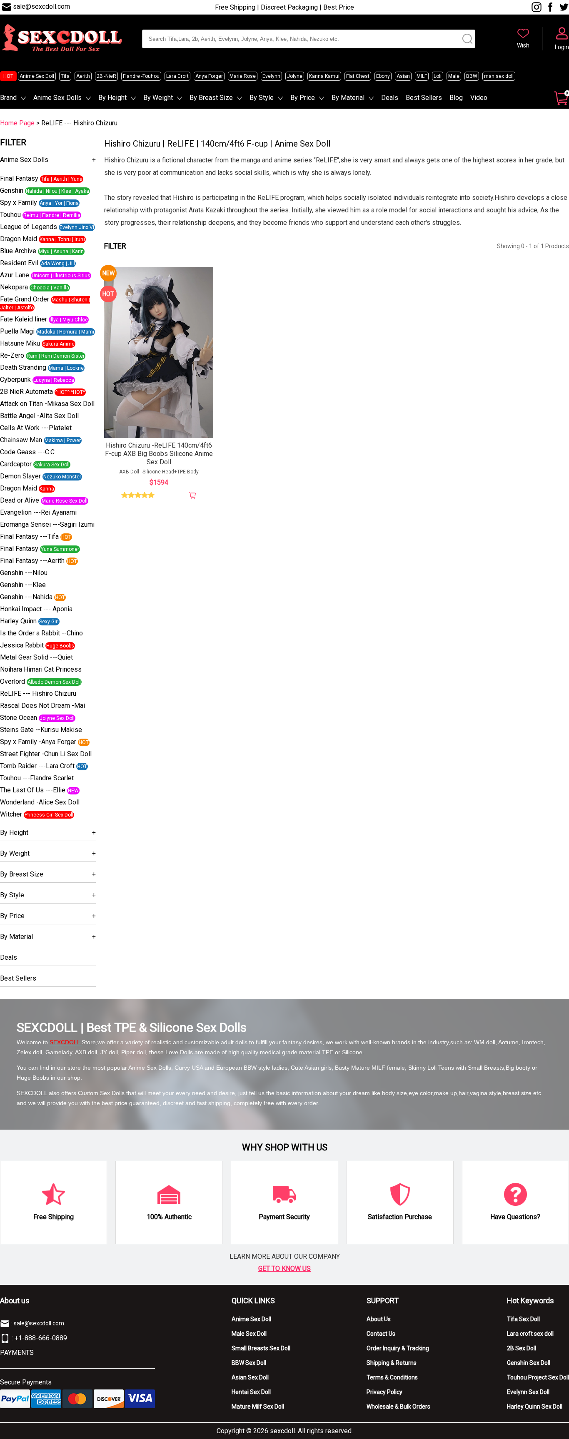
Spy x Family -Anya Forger (38, 742)
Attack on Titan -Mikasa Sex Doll (47, 404)
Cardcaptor (16, 464)
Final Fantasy (19, 178)
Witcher (11, 814)
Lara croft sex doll (530, 1333)
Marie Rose (243, 76)
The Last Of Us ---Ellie (32, 790)
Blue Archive (18, 251)
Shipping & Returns (392, 1362)
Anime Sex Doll (37, 76)
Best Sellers (424, 98)
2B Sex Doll (521, 1348)
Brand (8, 98)
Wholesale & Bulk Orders (398, 1406)
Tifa (65, 76)
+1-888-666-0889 (41, 1338)
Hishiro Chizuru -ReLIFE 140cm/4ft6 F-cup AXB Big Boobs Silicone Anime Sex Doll (159, 453)
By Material (348, 98)
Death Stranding (23, 367)
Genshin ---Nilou (23, 573)
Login (562, 47)
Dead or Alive (19, 500)
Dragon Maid (18, 239)
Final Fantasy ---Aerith (32, 561)
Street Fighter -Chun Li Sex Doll (46, 754)
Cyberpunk (15, 379)
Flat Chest (357, 76)
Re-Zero (12, 355)
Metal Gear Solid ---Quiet (36, 657)
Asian (403, 76)
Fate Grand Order (24, 299)
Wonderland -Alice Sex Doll (40, 802)
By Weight (158, 98)
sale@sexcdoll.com (41, 6)
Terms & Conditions (392, 1377)
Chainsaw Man (21, 440)
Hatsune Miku (20, 343)
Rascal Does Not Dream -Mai (42, 706)
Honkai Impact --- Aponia (36, 609)
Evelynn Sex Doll (528, 1392)
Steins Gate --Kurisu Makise (41, 730)
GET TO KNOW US (284, 1268)
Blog (456, 98)
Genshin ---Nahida (26, 597)
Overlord (12, 681)
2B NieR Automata (26, 392)
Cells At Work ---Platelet (36, 428)
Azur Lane (14, 275)
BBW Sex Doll (249, 1362)
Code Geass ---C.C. (28, 452)
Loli (438, 76)
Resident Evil (19, 263)
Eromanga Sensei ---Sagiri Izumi (47, 524)
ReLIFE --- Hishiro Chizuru (38, 693)
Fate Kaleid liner (23, 319)
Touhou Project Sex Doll (538, 1377)
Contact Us (381, 1333)
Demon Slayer (20, 476)
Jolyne (294, 76)
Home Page (17, 123)
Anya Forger (209, 76)
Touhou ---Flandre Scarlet (37, 778)
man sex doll (499, 76)
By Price (302, 98)
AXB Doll (129, 472)
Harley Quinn (18, 621)
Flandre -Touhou (141, 76)
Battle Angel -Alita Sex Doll (39, 416)
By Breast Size (211, 98)
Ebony (383, 76)
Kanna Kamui (324, 76)
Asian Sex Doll (250, 1377)
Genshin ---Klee (23, 585)
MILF (422, 76)
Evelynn (271, 76)
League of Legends (28, 227)
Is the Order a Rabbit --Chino (41, 633)
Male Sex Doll (249, 1333)
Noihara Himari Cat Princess (41, 669)
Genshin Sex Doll (528, 1362)
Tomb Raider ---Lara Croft (37, 766)
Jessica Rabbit (22, 645)
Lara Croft (177, 76)
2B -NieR (106, 76)
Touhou (10, 215)
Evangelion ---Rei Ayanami (38, 512)
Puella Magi (17, 331)
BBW (471, 76)
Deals (389, 98)
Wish (523, 45)
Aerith (83, 76)
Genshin (11, 190)
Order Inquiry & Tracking (398, 1348)
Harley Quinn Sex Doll (534, 1406)
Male (453, 76)
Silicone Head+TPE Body (170, 472)
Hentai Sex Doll (251, 1392)
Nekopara (14, 287)
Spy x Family (18, 203)
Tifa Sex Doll (523, 1319)
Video (478, 98)
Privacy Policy (384, 1392)
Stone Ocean (18, 718)
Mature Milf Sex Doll (258, 1406)
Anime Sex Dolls (57, 98)
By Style (262, 98)
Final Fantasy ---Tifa (29, 536)
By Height (112, 98)
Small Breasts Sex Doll (261, 1348)
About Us (379, 1319)
